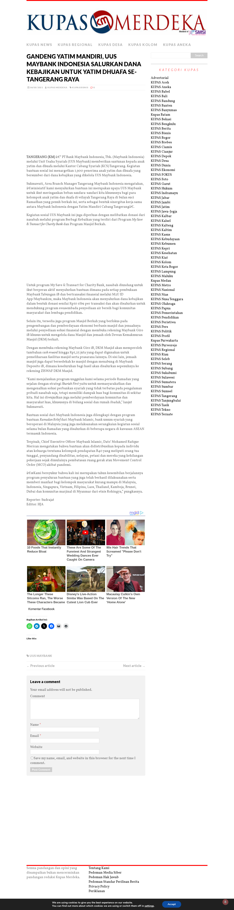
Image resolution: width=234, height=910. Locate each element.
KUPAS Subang (162, 368)
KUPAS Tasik (160, 405)
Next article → (134, 666)
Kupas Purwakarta (164, 340)
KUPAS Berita (161, 128)
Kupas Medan (161, 281)
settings (149, 906)
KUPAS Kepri (160, 248)
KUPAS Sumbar (162, 387)
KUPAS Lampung (163, 271)
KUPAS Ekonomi (163, 170)
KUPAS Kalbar (161, 216)
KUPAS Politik (161, 331)
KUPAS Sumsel (161, 391)
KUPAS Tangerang (164, 396)
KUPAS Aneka (177, 45)
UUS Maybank (41, 655)
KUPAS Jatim (160, 207)
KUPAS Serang (161, 363)
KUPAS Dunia (161, 165)
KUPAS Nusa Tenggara (167, 299)
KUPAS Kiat (159, 258)
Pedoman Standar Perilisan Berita (114, 882)
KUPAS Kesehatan (164, 253)
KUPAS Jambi (160, 202)
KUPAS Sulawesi (163, 377)
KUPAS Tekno (160, 410)
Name (34, 725)
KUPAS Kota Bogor (164, 267)
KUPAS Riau (159, 354)
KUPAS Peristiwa (163, 322)
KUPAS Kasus (160, 234)
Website (36, 747)
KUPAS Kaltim (161, 230)
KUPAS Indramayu (164, 193)
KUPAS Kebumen (163, 244)
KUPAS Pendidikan (165, 317)
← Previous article (41, 666)
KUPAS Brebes (161, 142)
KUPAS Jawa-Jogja (164, 211)
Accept (172, 904)
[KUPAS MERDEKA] (117, 21)
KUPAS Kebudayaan (165, 239)
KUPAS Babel (160, 91)
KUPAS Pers (159, 327)
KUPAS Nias (159, 294)
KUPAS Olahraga (163, 304)
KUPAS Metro (161, 285)
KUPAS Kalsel (161, 221)
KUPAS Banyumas (164, 110)
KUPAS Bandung (163, 101)
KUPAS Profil (160, 336)
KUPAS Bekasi (161, 119)
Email (35, 736)
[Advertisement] (86, 127)
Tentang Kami (99, 868)
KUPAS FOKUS (161, 175)
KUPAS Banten (161, 105)
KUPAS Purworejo (164, 345)
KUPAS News (39, 45)
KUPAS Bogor (161, 138)
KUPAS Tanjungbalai (166, 400)
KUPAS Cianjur (162, 152)
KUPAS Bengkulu (163, 124)
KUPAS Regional (75, 45)
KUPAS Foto (159, 179)
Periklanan (97, 891)
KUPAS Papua (161, 308)
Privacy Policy (99, 886)
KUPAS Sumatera (163, 382)
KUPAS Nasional (163, 290)
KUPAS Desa (110, 45)
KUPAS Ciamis (161, 147)
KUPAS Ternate (162, 414)
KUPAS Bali (159, 96)
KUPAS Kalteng (162, 225)
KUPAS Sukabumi (164, 373)
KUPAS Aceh (160, 82)
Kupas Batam (160, 115)
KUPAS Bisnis (80, 87)
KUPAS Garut (160, 184)
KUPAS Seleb (160, 359)
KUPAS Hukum (161, 188)
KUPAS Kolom (143, 45)
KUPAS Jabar (160, 198)
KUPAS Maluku (162, 276)
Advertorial (160, 78)
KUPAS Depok (161, 156)
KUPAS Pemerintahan (167, 313)
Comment (37, 696)
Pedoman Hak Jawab (104, 877)
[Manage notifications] (225, 902)
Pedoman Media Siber (105, 872)
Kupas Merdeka (57, 87)
